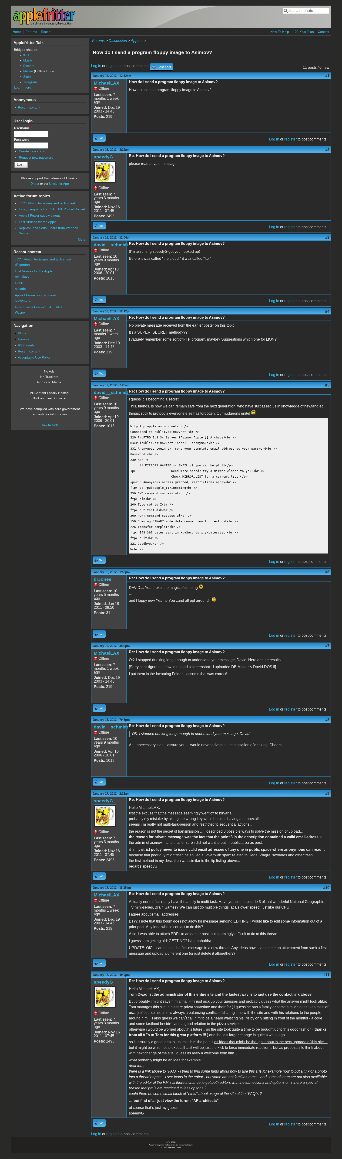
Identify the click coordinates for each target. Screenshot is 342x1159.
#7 (327, 646)
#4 (327, 311)
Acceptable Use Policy (34, 357)
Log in (96, 66)
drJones (102, 579)
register (112, 66)
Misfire (28, 71)
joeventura (22, 300)
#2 (327, 150)
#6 (327, 572)
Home (17, 32)
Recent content (29, 107)
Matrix (27, 60)
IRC (26, 55)
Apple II (137, 41)
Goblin (19, 283)
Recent (46, 32)
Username (23, 128)
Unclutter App (59, 183)
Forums (31, 32)
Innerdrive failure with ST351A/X (38, 307)
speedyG (103, 156)
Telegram (30, 82)
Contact (323, 32)
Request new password (36, 157)
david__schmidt (111, 244)
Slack (27, 77)
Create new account (33, 151)
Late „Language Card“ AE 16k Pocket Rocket (52, 209)
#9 (327, 794)
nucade (20, 289)
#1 (327, 76)
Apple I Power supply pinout (39, 215)
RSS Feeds (26, 345)
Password (23, 139)
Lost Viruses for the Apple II (39, 222)
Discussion (118, 41)
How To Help (279, 32)
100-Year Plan (303, 32)
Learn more (22, 87)
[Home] (44, 24)
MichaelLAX (106, 83)
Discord (28, 66)
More (82, 239)
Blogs (22, 333)
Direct (34, 183)
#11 (326, 975)
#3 (327, 237)
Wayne (20, 312)
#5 (327, 385)
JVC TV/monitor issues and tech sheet (47, 203)
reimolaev (22, 276)
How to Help (50, 425)
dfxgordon (22, 265)
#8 (327, 720)
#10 (326, 888)
